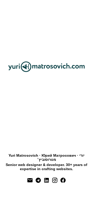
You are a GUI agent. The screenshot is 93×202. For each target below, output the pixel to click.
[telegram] (38, 180)
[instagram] (55, 180)
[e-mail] (30, 180)
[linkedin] (46, 180)
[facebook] (63, 180)
